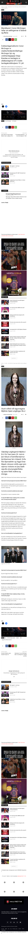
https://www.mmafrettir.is (14, 152)
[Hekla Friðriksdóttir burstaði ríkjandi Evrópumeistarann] (5, 302)
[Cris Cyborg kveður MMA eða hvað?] (5, 309)
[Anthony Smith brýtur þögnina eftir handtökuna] (5, 317)
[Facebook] (6, 39)
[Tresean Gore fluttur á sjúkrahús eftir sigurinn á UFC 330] (5, 353)
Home (2, 6)
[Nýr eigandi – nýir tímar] (5, 168)
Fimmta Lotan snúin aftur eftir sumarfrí (18, 322)
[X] (9, 39)
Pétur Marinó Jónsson (8, 36)
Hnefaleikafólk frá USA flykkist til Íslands (18, 329)
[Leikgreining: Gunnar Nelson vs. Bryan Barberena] (5, 182)
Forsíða (5, 6)
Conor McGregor (8, 121)
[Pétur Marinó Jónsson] (2, 36)
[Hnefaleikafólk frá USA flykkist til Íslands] (5, 331)
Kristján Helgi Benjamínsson (13, 193)
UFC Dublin (14, 121)
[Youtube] (20, 922)
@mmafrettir (22, 876)
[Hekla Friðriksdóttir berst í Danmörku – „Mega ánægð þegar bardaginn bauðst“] (5, 346)
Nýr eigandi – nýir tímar (14, 166)
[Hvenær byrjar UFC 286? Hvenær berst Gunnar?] (5, 175)
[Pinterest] (12, 39)
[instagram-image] (4, 882)
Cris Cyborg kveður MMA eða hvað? (17, 307)
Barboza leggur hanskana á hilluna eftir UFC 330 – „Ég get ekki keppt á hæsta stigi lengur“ (18, 338)
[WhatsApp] (15, 39)
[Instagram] (11, 922)
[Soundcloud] (14, 922)
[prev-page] (2, 187)
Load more (14, 358)
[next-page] (4, 187)
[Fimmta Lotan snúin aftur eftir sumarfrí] (5, 324)
